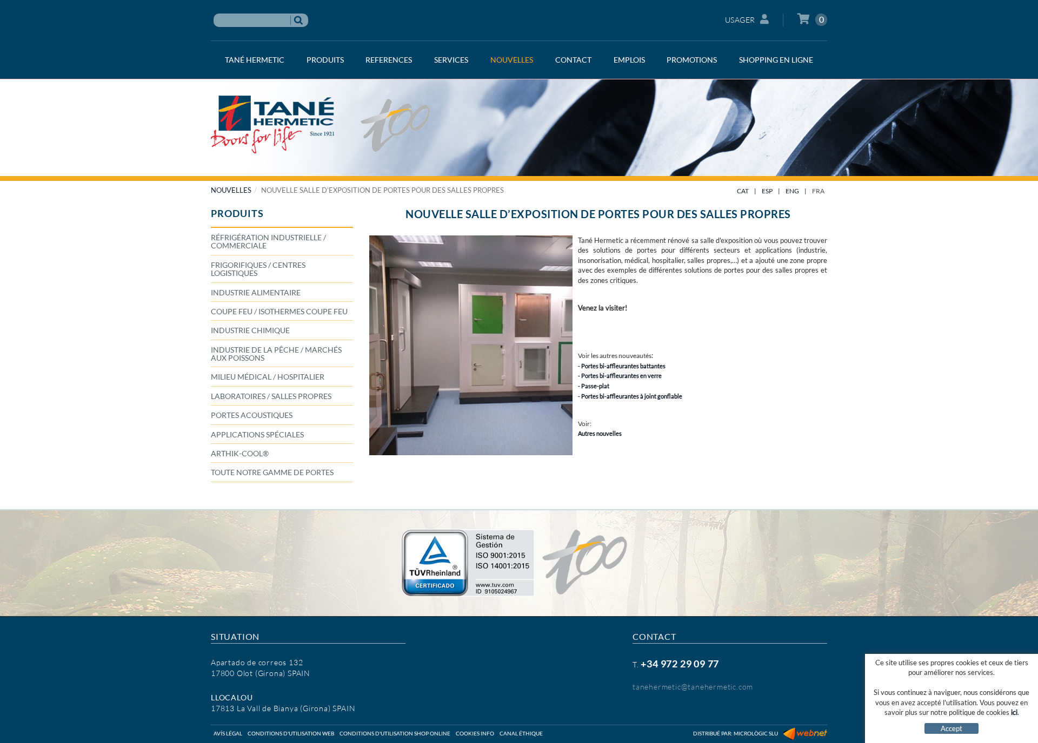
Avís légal (228, 733)
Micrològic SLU (756, 733)
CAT (743, 191)
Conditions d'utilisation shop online (395, 733)
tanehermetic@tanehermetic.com (693, 686)
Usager (740, 19)
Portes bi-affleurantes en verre (621, 375)
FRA (818, 191)
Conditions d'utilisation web (291, 733)
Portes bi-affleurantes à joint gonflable (631, 396)
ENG (792, 191)
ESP (767, 191)
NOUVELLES (231, 190)
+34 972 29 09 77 (680, 664)
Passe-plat (595, 385)
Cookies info (475, 733)
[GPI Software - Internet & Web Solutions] (805, 733)
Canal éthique (521, 733)
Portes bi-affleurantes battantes (623, 365)
